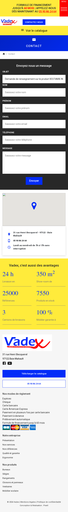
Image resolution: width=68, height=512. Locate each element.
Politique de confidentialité (49, 502)
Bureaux (6, 469)
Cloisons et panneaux (12, 482)
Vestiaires (7, 486)
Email (5, 117)
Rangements (8, 478)
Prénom (6, 101)
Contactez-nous (34, 22)
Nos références (9, 449)
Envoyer (34, 180)
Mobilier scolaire (10, 491)
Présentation (8, 440)
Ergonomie (7, 457)
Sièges (5, 474)
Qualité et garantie (11, 453)
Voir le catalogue (34, 30)
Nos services (8, 444)
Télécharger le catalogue (34, 373)
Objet (5, 72)
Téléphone (8, 132)
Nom (4, 85)
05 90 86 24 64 (47, 11)
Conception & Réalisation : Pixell (34, 505)
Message (7, 148)
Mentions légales (28, 502)
